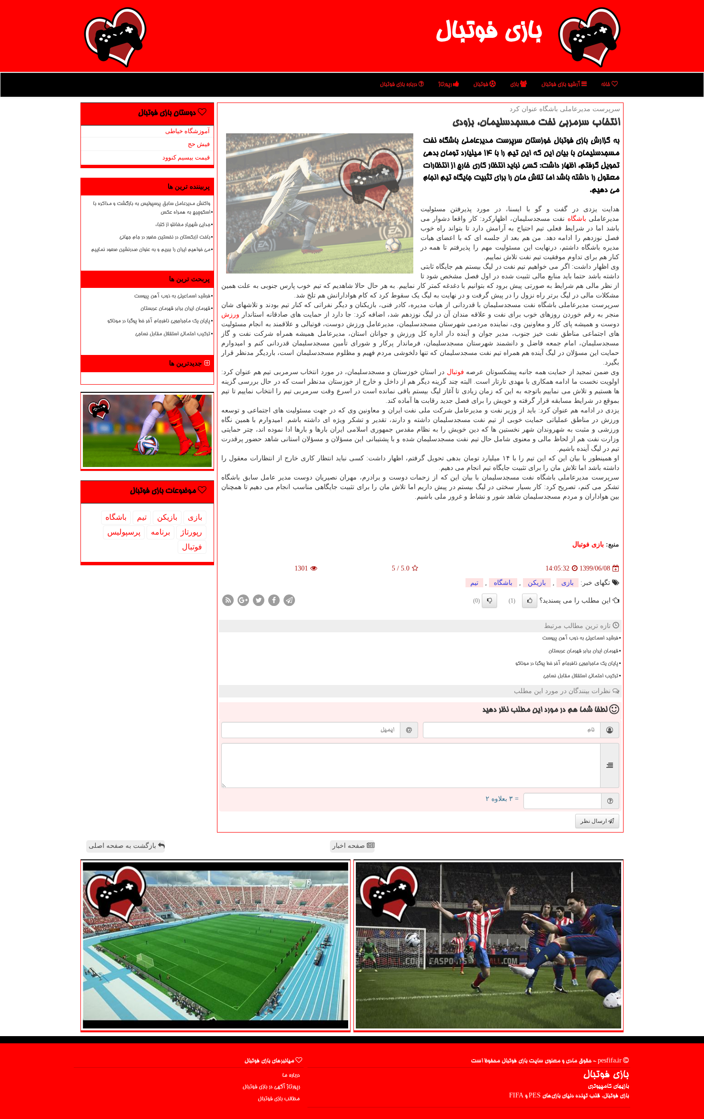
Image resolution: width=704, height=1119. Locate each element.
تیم (474, 582)
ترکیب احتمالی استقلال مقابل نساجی (580, 676)
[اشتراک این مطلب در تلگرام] (289, 600)
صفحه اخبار (349, 845)
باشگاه (577, 218)
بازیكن (537, 582)
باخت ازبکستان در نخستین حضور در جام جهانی (164, 237)
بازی (515, 84)
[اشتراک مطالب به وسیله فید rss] (228, 600)
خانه (606, 84)
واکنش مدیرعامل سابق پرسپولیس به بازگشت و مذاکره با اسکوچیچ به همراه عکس (151, 208)
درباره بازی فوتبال (399, 84)
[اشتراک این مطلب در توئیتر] (258, 600)
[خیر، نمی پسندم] (489, 601)
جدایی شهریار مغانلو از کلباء (182, 225)
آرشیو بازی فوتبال (561, 84)
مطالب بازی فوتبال (279, 1099)
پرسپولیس (123, 532)
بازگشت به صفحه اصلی (123, 845)
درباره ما (291, 1076)
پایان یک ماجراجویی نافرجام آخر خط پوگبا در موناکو (566, 664)
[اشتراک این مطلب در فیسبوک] (274, 600)
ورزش (230, 314)
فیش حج (199, 144)
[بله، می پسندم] (529, 601)
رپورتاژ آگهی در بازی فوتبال (271, 1087)
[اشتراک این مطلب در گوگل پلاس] (243, 600)
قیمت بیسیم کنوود (186, 157)
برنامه (160, 532)
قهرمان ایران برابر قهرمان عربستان (583, 651)
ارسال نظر (594, 821)
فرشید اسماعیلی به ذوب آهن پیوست (580, 638)
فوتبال (481, 84)
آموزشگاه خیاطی (187, 131)
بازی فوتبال (488, 32)
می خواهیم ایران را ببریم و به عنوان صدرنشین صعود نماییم (150, 250)
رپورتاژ (445, 84)
